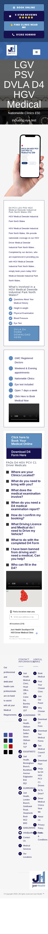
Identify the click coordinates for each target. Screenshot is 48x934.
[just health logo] (12, 46)
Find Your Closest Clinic (41, 686)
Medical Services (26, 847)
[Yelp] (11, 746)
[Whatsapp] (5, 746)
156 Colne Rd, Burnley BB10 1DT (26, 701)
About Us (40, 818)
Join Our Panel (40, 699)
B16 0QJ (25, 781)
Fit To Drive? (41, 792)
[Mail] (5, 752)
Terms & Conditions (41, 836)
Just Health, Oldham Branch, (26, 725)
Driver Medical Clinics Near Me (41, 805)
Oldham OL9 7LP (26, 743)
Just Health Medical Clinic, (26, 678)
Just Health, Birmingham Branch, (26, 761)
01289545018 (26, 788)
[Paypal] (11, 741)
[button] (24, 473)
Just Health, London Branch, (26, 798)
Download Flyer (41, 762)
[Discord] (5, 741)
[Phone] (11, 752)
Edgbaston (26, 777)
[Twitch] (11, 735)
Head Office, (26, 688)
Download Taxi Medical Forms (41, 736)
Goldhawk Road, (26, 808)
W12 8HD (25, 821)
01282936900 (26, 715)
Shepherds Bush (26, 814)
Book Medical (41, 675)
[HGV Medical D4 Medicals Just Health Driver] (24, 165)
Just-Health (37, 894)
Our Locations (26, 855)
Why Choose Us (41, 711)
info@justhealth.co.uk (26, 833)
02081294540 (26, 828)
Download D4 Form (41, 722)
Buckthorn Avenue (26, 771)
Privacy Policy (41, 826)
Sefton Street (26, 735)
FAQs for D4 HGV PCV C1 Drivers (41, 777)
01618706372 (26, 752)
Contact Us (26, 839)
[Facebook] (5, 735)
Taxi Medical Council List (41, 751)
